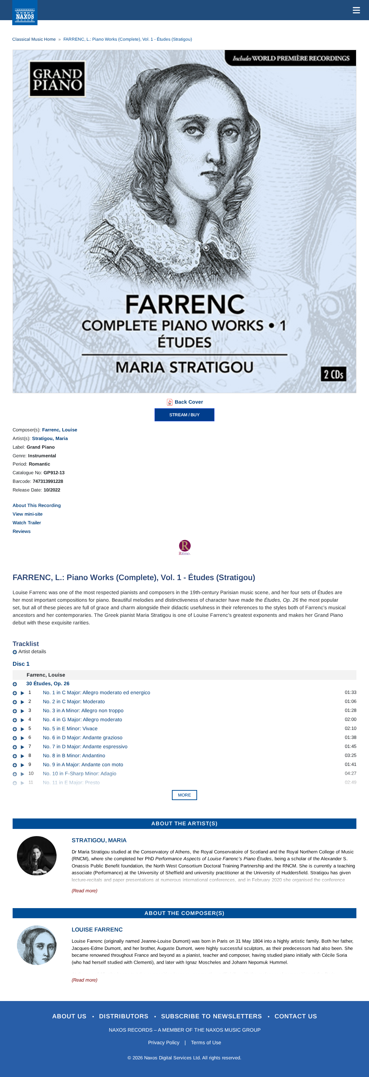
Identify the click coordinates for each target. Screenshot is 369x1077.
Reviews (22, 531)
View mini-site (28, 514)
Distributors (125, 1016)
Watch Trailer (27, 522)
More (184, 795)
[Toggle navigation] (355, 10)
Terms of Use (206, 1042)
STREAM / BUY (184, 414)
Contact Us (296, 1016)
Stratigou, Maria (50, 438)
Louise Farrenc (97, 929)
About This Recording (37, 505)
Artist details (32, 651)
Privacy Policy (163, 1042)
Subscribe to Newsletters (212, 1016)
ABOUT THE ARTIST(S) (184, 823)
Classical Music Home (34, 39)
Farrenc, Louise (59, 429)
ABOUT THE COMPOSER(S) (184, 913)
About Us (70, 1016)
